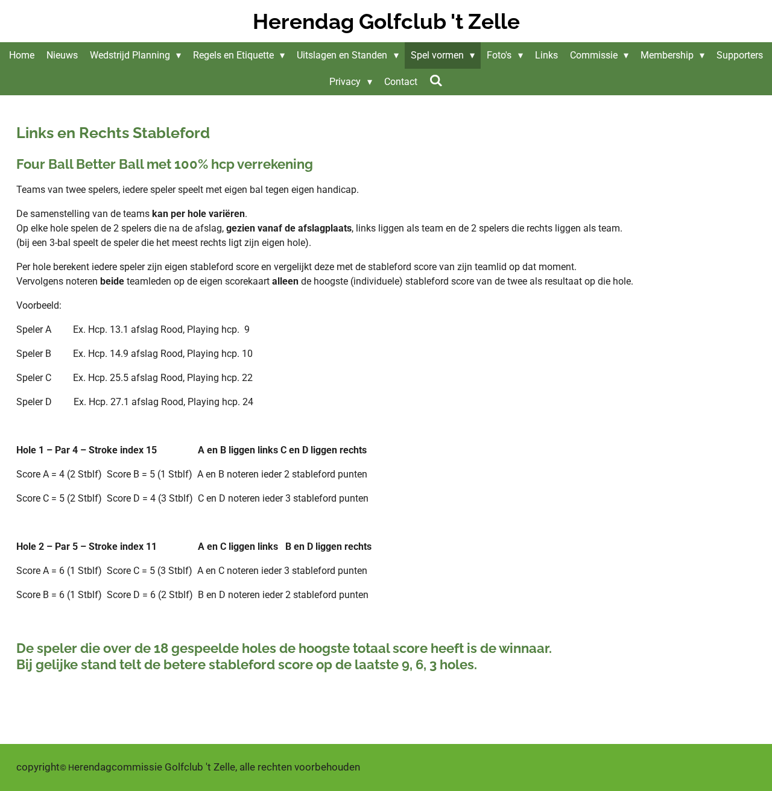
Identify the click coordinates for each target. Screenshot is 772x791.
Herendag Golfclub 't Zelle (386, 21)
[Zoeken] (436, 80)
